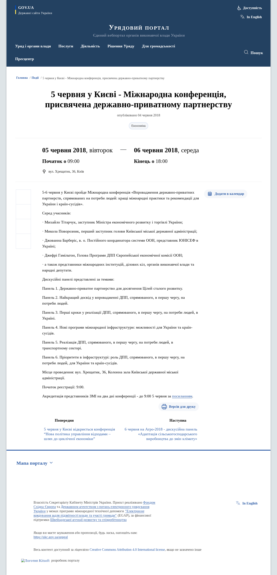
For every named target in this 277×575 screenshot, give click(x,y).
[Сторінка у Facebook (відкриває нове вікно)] (218, 52)
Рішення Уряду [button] (121, 46)
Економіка (138, 125)
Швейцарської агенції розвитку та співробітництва (88, 520)
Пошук (257, 53)
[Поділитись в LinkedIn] (23, 241)
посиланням (182, 396)
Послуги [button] (65, 46)
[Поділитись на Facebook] (23, 197)
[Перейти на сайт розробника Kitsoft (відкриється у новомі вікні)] (35, 560)
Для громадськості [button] (158, 46)
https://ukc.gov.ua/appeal (51, 537)
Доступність (252, 8)
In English (254, 17)
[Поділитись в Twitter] (23, 211)
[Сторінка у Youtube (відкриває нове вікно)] (234, 52)
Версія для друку (182, 406)
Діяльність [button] (90, 46)
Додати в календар (229, 194)
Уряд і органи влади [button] (33, 46)
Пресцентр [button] (24, 59)
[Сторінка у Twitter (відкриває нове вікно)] (226, 52)
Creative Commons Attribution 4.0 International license (127, 549)
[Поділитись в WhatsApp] (23, 226)
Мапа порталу (31, 463)
